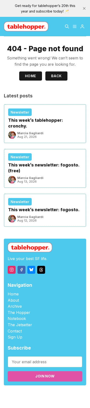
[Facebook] (21, 270)
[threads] (41, 270)
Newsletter (20, 112)
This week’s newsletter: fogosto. (44, 209)
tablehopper (32, 394)
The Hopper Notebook (19, 315)
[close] (84, 8)
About (13, 300)
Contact (15, 331)
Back (56, 76)
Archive (15, 306)
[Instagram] (12, 270)
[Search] (67, 26)
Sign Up (15, 337)
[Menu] (74, 26)
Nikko (55, 399)
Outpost (35, 399)
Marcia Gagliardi (30, 133)
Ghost (73, 394)
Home (30, 76)
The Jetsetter (20, 324)
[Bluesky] (31, 270)
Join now (44, 376)
